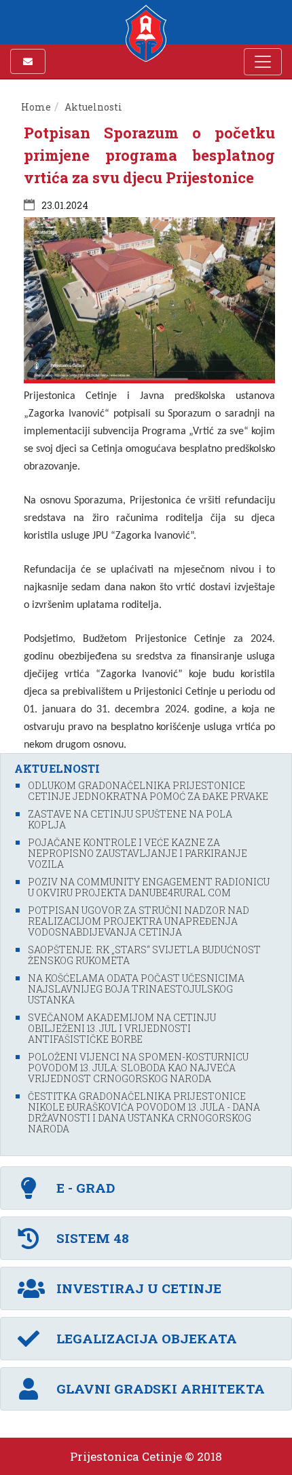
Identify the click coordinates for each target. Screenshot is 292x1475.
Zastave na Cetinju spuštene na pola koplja (130, 819)
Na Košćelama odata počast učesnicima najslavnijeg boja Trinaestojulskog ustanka (136, 989)
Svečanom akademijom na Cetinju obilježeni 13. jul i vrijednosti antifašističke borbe (122, 1028)
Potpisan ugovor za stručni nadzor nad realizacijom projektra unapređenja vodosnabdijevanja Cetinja (138, 921)
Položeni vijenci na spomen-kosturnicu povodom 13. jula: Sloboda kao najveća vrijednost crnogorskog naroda (138, 1067)
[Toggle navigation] (263, 61)
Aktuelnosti (93, 106)
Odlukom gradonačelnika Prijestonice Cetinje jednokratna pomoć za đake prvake (148, 791)
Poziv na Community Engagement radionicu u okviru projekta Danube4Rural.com (149, 887)
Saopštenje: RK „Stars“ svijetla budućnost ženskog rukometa (144, 955)
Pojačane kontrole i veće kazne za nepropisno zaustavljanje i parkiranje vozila (137, 853)
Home (36, 106)
